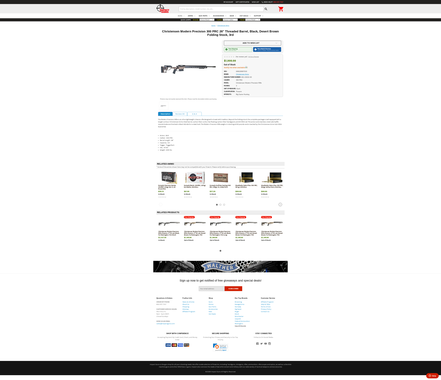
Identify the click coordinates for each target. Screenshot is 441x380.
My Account (228, 2)
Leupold (238, 319)
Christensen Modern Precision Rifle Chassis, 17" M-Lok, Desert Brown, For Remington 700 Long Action (246, 234)
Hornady (238, 307)
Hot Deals (244, 16)
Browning (238, 302)
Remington (239, 324)
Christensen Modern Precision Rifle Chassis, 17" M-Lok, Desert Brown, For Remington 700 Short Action (195, 234)
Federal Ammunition (242, 321)
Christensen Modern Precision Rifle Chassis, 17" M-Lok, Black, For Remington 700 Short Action (168, 234)
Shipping (185, 307)
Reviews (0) (180, 114)
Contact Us (265, 312)
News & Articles (188, 302)
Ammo (190, 16)
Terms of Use (265, 307)
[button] (220, 347)
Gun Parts (203, 16)
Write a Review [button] (253, 57)
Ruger (237, 312)
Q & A (194, 114)
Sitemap (185, 309)
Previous (160, 204)
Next (280, 204)
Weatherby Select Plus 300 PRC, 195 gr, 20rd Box (246, 186)
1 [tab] (217, 205)
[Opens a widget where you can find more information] (432, 376)
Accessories (218, 16)
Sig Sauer (238, 309)
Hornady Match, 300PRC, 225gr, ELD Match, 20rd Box (195, 186)
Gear (232, 16)
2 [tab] (220, 205)
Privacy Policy (266, 309)
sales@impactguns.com (165, 324)
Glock (237, 314)
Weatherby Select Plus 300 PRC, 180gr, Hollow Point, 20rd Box (272, 186)
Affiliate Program (188, 312)
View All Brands (240, 326)
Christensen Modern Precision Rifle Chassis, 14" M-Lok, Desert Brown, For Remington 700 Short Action (272, 234)
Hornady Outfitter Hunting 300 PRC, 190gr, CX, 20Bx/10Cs (220, 186)
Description (165, 114)
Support (257, 16)
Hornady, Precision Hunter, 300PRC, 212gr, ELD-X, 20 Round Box (167, 187)
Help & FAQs (265, 304)
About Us (185, 304)
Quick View (169, 178)
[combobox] (221, 8)
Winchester (239, 316)
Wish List (255, 2)
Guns (180, 16)
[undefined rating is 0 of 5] (229, 57)
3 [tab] (224, 205)
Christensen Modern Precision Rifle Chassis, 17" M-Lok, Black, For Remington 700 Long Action (220, 234)
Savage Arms (239, 304)
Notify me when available (234, 67)
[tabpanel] (169, 186)
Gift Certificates (242, 2)
